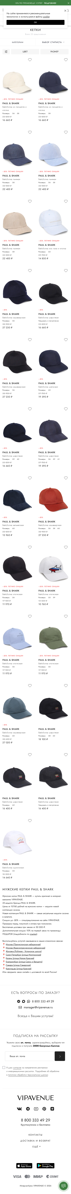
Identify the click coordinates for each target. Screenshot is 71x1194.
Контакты (36, 1134)
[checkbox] (30, 1071)
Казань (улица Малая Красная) (20, 958)
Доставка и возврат (35, 1140)
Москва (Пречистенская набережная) (23, 944)
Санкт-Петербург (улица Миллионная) (23, 954)
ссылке (33, 934)
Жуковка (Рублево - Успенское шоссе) (24, 951)
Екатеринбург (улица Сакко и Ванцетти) (24, 961)
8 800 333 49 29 (43, 1001)
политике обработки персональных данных (28, 1074)
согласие (17, 1067)
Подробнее (50, 3)
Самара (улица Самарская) (18, 965)
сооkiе (46, 16)
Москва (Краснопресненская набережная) (25, 947)
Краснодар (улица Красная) (18, 968)
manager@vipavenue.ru (38, 1007)
